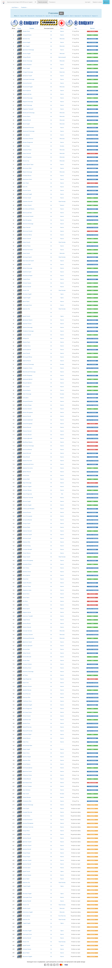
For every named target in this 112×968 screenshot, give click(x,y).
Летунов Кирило (27, 390)
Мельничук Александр (28, 445)
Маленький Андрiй (27, 194)
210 (18, 387)
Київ (62, 494)
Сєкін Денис (26, 397)
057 (18, 631)
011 (18, 213)
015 (18, 205)
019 (18, 553)
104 (18, 542)
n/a (51, 31)
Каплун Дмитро (26, 915)
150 (18, 390)
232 (18, 712)
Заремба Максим (27, 690)
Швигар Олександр (27, 268)
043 (18, 783)
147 (18, 235)
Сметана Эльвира (27, 786)
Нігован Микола (26, 553)
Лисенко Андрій (26, 53)
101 (18, 535)
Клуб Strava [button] (15, 7)
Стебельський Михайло (28, 508)
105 (18, 753)
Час (76, 28)
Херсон (62, 31)
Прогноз (92, 28)
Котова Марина (26, 764)
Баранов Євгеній (27, 416)
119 (18, 723)
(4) (52, 16)
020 (18, 538)
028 (18, 568)
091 (18, 327)
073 (18, 435)
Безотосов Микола (27, 449)
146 (18, 353)
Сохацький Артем (27, 35)
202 (18, 908)
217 (18, 768)
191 (18, 661)
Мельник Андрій (27, 501)
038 (18, 42)
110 (18, 827)
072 (18, 420)
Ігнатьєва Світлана (27, 630)
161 (18, 79)
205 (18, 250)
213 (18, 638)
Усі (18, 16)
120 (18, 494)
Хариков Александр (27, 327)
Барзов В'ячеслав (27, 727)
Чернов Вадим (26, 146)
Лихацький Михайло (28, 401)
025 (18, 94)
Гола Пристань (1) (86, 16)
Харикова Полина (27, 323)
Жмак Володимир (27, 220)
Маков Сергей (26, 608)
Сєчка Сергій (26, 808)
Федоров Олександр (28, 101)
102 (18, 605)
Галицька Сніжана (27, 664)
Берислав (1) (78, 16)
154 (18, 405)
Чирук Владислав (27, 679)
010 (18, 272)
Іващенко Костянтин (28, 468)
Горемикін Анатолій (27, 201)
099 (18, 698)
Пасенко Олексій (27, 334)
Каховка (62, 146)
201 (18, 501)
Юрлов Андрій (26, 124)
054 (18, 109)
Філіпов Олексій (26, 716)
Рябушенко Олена (27, 775)
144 (18, 590)
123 (18, 475)
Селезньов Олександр (28, 364)
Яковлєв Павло (26, 342)
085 (18, 320)
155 (18, 868)
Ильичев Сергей (27, 190)
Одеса (62, 294)
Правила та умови (97, 2)
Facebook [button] (23, 7)
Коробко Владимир (27, 375)
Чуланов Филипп (27, 512)
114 (18, 335)
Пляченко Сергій (27, 197)
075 (18, 786)
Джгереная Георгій (27, 75)
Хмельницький (62, 57)
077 (18, 216)
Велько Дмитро (26, 575)
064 (18, 376)
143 (18, 772)
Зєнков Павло (26, 597)
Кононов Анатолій (27, 83)
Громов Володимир (27, 423)
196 (18, 98)
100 (18, 731)
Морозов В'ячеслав (27, 730)
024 (18, 268)
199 (18, 202)
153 (18, 857)
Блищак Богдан (26, 834)
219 (18, 242)
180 (18, 871)
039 (18, 424)
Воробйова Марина (27, 442)
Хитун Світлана (26, 790)
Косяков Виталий (27, 656)
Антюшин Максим (27, 490)
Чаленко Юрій (26, 479)
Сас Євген (25, 601)
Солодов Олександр (28, 72)
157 (18, 364)
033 (18, 509)
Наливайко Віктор (27, 564)
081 (18, 520)
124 (18, 324)
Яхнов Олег (25, 579)
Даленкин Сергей (27, 841)
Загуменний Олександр (28, 131)
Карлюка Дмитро (27, 349)
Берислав (62, 72)
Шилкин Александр (27, 61)
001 (18, 805)
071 (18, 472)
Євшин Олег (26, 682)
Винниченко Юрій (27, 168)
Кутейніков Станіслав (28, 827)
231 (18, 709)
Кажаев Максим (26, 738)
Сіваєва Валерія (27, 797)
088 (18, 72)
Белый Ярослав (26, 693)
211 (18, 916)
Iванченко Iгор (26, 38)
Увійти (106, 2)
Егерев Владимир (27, 157)
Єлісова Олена (26, 816)
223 (18, 957)
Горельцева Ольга (27, 305)
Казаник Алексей (27, 627)
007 (18, 512)
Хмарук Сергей (26, 556)
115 (18, 368)
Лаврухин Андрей (27, 486)
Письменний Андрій (28, 86)
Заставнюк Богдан (27, 405)
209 (18, 124)
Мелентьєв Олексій (27, 231)
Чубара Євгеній (26, 653)
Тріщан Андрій (26, 68)
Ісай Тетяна (25, 605)
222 (18, 720)
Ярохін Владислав (27, 708)
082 (18, 457)
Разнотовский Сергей (28, 216)
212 (18, 690)
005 (18, 35)
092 (18, 612)
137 (18, 668)
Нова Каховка (62, 201)
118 (18, 727)
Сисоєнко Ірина (26, 867)
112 (18, 398)
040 (18, 653)
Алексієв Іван (26, 475)
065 (18, 797)
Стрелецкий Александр (28, 79)
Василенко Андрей (27, 956)
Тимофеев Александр (28, 331)
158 (18, 446)
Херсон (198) (23, 16)
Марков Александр (27, 172)
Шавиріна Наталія (27, 686)
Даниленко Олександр (28, 49)
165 (18, 68)
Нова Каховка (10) (40, 16)
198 (18, 490)
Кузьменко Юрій (27, 264)
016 (18, 65)
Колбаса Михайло (27, 64)
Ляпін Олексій (26, 386)
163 (18, 694)
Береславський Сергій (28, 260)
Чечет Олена (26, 568)
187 (18, 346)
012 (18, 183)
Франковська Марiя (27, 275)
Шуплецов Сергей (27, 257)
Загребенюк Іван (27, 719)
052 (18, 190)
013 (18, 812)
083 (18, 464)
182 (18, 579)
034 (18, 524)
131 (18, 679)
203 (18, 912)
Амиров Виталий (27, 453)
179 (18, 239)
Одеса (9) (47, 16)
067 (18, 401)
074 (18, 113)
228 (18, 505)
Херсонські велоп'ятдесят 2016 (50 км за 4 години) (19, 2)
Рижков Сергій (26, 253)
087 (18, 586)
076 (18, 220)
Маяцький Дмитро (27, 383)
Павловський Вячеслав (28, 638)
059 (18, 738)
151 (18, 487)
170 (18, 531)
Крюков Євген (26, 593)
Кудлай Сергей (26, 316)
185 (18, 468)
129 (18, 846)
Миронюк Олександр (28, 804)
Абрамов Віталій (27, 120)
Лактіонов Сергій (27, 538)
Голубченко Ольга (27, 701)
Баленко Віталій (27, 623)
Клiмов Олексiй (26, 242)
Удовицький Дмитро (27, 379)
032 (18, 438)
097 (18, 757)
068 (18, 339)
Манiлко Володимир (28, 412)
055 (18, 172)
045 (18, 31)
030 (18, 820)
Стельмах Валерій (27, 549)
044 (18, 705)
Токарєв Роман (26, 279)
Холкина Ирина (26, 116)
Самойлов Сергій (27, 271)
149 (18, 91)
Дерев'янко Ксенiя (27, 771)
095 (18, 453)
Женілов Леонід (26, 545)
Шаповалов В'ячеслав (28, 127)
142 (18, 350)
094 (18, 642)
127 (18, 831)
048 (18, 649)
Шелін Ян (25, 186)
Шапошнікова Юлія (27, 745)
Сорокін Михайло (27, 582)
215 (18, 276)
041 (18, 194)
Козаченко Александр (28, 671)
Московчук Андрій (27, 294)
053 (18, 142)
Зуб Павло (25, 675)
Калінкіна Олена (27, 571)
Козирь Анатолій (27, 153)
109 (18, 46)
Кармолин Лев (26, 309)
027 (18, 209)
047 (18, 646)
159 (18, 450)
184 (18, 409)
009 (18, 128)
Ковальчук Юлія (26, 697)
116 (18, 416)
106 (18, 39)
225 (18, 557)
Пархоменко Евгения (28, 138)
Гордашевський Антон (28, 464)
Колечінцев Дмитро (27, 767)
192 (18, 61)
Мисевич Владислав (28, 142)
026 (18, 701)
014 (18, 816)
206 (18, 198)
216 (18, 372)
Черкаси (62, 205)
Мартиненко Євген (27, 179)
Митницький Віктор (27, 357)
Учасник (32, 28)
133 (18, 483)
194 (18, 379)
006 (18, 246)
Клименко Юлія (26, 542)
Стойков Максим (27, 779)
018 (18, 598)
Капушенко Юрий (27, 734)
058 (18, 742)
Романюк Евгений (27, 431)
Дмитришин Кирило (27, 320)
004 (18, 361)
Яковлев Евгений (27, 427)
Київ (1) (72, 16)
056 (18, 635)
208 (18, 657)
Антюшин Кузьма (27, 283)
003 (18, 801)
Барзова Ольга (26, 723)
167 (18, 283)
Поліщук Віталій (26, 57)
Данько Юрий (26, 301)
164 (18, 394)
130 (18, 105)
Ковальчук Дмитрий (27, 645)
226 (18, 675)
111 (18, 342)
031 (18, 279)
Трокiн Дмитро (26, 135)
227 (18, 760)
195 (18, 76)
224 (18, 794)
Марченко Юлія (26, 760)
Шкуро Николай (26, 227)
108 (18, 527)
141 (18, 764)
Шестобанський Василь (28, 209)
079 (18, 131)
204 (18, 54)
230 (18, 627)
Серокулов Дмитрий (28, 420)
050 (18, 168)
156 (18, 549)
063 (18, 150)
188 (18, 253)
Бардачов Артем (27, 612)
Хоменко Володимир (28, 560)
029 (18, 120)
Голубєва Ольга (26, 346)
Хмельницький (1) (64, 16)
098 (18, 749)
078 (18, 161)
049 (18, 135)
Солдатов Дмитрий (27, 438)
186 (18, 779)
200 (18, 572)
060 (18, 50)
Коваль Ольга (26, 753)
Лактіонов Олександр (28, 223)
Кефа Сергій (26, 793)
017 (18, 224)
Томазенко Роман (27, 149)
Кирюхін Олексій (27, 238)
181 (18, 735)
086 (18, 331)
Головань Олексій (27, 205)
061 (18, 153)
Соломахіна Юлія (27, 801)
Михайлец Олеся (27, 668)
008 (18, 442)
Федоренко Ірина (27, 590)
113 (18, 87)
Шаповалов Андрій (27, 705)
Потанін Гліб (26, 290)
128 (18, 834)
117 (18, 57)
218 (18, 257)
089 (18, 823)
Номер (19, 28)
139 (18, 583)
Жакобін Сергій (26, 908)
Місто (62, 28)
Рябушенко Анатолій (28, 497)
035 (18, 564)
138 (18, 146)
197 (18, 357)
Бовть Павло (26, 183)
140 (18, 716)
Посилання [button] (52, 2)
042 (18, 601)
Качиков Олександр (27, 98)
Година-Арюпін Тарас (28, 164)
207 (18, 479)
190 (18, 624)
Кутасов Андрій (26, 42)
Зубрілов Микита (27, 360)
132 (18, 790)
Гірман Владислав (27, 494)
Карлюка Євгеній (27, 286)
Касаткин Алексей (27, 408)
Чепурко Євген (26, 31)
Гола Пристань (62, 915)
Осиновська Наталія (28, 634)
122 (18, 102)
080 (18, 683)
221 (18, 746)
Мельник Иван (26, 649)
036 (18, 775)
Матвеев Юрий (26, 527)
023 (18, 616)
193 (18, 116)
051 (18, 139)
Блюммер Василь (27, 175)
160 (18, 261)
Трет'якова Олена (27, 712)
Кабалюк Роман (26, 246)
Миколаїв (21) (31, 16)
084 (18, 686)
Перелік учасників (42, 2)
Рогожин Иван (26, 660)
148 (18, 413)
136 (18, 672)
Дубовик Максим (27, 471)
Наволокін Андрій (27, 505)
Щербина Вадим (27, 756)
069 (18, 516)
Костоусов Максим (27, 519)
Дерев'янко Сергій (27, 642)
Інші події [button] (87, 2)
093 (18, 561)
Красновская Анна (27, 782)
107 (18, 427)
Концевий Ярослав (27, 812)
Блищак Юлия (26, 830)
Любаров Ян (26, 338)
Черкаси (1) (95, 16)
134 (18, 165)
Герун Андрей (26, 46)
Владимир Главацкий (28, 109)
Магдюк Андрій (26, 749)
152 (18, 575)
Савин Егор (25, 742)
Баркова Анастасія (27, 460)
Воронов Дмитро (27, 90)
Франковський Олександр (29, 371)
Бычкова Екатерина (27, 819)
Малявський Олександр (28, 112)
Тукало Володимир (27, 516)
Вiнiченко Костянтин (28, 249)
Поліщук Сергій (26, 523)
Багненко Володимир (28, 823)
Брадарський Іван (27, 94)
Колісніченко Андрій (28, 912)
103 (18, 461)
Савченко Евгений (27, 531)
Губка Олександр (27, 394)
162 (18, 546)
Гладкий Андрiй (26, 297)
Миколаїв (62, 38)
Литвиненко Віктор (27, 234)
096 (18, 265)
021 (18, 231)
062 (18, 157)
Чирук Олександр (27, 482)
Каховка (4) (56, 16)
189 (18, 620)
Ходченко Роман (27, 586)
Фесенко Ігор (26, 160)
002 (18, 809)
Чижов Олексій (26, 353)
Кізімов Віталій (26, 457)
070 (18, 431)
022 (18, 664)
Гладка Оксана (26, 619)
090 (18, 609)
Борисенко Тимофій (28, 616)
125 (18, 383)
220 (18, 920)
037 (18, 498)
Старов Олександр (27, 105)
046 (18, 594)
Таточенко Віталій (27, 434)
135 (18, 176)
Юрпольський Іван (27, 212)
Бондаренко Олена (27, 368)
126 (18, 187)
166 (18, 83)
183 (18, 179)
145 (18, 227)
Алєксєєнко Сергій (27, 534)
